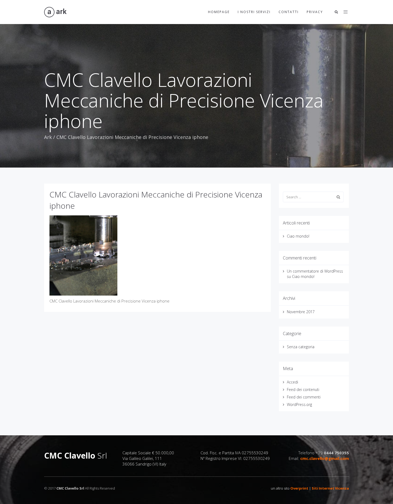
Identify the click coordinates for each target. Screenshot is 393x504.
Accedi (292, 382)
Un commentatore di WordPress (315, 271)
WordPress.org (299, 404)
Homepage (219, 12)
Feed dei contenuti (303, 389)
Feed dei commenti (304, 397)
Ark (48, 137)
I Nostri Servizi (254, 12)
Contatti (289, 12)
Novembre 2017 (301, 311)
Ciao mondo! (298, 236)
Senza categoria (300, 346)
